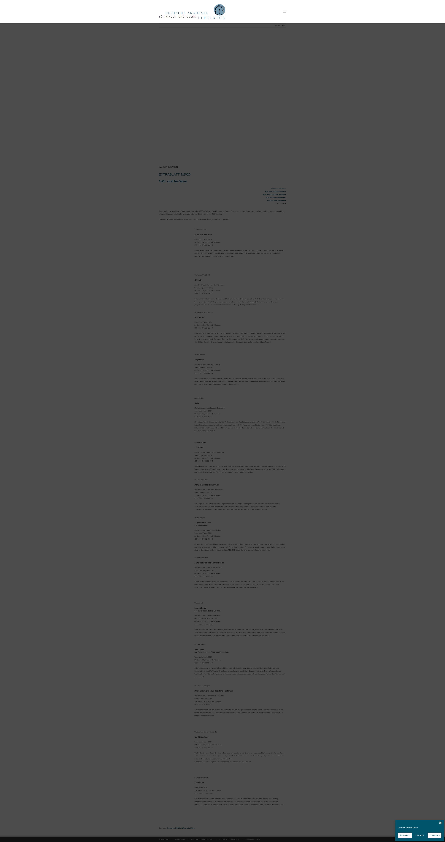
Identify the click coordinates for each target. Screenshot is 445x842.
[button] (440, 823)
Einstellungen (434, 835)
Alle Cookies (404, 835)
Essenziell (420, 835)
